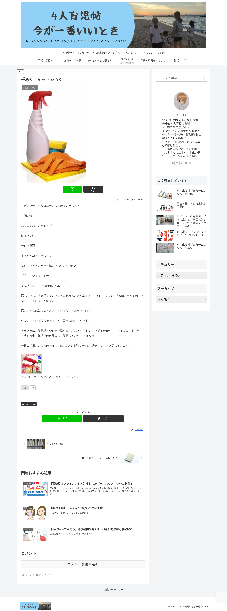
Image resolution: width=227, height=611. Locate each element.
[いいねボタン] (25, 387)
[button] (93, 189)
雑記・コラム (30, 404)
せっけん (181, 115)
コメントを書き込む (83, 564)
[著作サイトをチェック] (173, 163)
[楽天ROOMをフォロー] (181, 163)
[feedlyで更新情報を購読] (186, 163)
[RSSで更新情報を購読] (190, 163)
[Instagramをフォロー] (177, 163)
